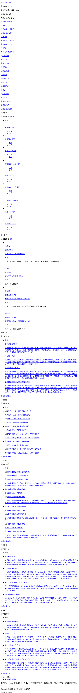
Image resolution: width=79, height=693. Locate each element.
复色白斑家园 (18, 689)
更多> (11, 116)
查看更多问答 (6, 541)
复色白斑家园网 (10, 679)
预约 (6, 257)
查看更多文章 (6, 396)
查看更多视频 (6, 457)
